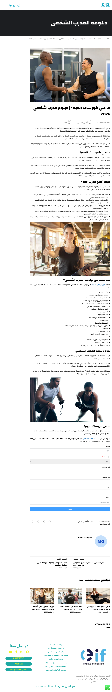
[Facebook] (43, 521)
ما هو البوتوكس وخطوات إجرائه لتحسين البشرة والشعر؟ (52, 564)
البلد (109, 487)
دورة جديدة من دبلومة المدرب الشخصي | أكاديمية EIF (70, 608)
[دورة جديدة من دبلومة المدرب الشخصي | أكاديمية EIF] (70, 595)
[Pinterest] (31, 521)
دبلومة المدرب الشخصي (76, 38)
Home (108, 38)
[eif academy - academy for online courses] (106, 5)
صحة (90, 38)
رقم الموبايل (106, 467)
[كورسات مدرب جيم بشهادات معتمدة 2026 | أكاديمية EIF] (42, 595)
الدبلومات (107, 456)
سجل (70, 509)
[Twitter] (37, 521)
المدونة (99, 38)
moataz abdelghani (103, 123)
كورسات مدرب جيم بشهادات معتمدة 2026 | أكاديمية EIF (43, 608)
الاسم (108, 446)
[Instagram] (21, 652)
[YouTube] (10, 652)
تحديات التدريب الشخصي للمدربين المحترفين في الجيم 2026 (88, 564)
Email (108, 497)
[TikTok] (16, 652)
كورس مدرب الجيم (98, 284)
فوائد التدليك (103, 336)
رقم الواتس (106, 477)
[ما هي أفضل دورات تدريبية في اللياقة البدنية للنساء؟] (98, 595)
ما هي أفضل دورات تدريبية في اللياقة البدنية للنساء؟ (98, 608)
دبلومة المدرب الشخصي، (90, 438)
